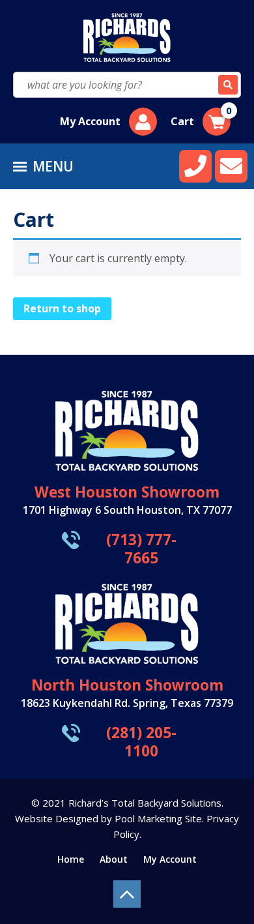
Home (70, 859)
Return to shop (62, 308)
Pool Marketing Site (158, 818)
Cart (201, 118)
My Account (90, 121)
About (114, 859)
